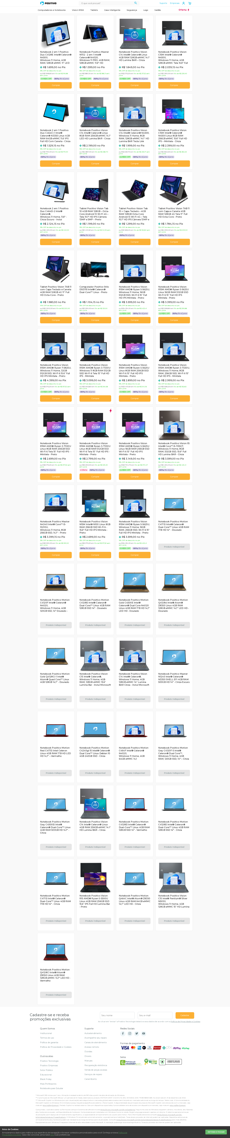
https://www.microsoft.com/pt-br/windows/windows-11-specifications (143, 1120)
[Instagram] (129, 1033)
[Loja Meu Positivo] (48, 3)
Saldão (158, 10)
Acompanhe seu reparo (96, 1038)
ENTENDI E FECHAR (216, 1132)
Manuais (88, 1061)
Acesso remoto (92, 1047)
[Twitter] (136, 1033)
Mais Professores (48, 1084)
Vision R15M (78, 10)
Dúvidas (88, 1051)
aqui (52, 1135)
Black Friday (46, 1079)
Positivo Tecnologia (49, 1061)
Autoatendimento (93, 1033)
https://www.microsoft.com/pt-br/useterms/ (117, 1110)
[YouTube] (143, 1033)
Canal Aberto (91, 1079)
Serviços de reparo (93, 1074)
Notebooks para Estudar (51, 1088)
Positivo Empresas (49, 1065)
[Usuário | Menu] (183, 3)
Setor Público (46, 1070)
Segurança (132, 10)
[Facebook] (123, 1033)
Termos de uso (47, 1038)
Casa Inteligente (112, 10)
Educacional (46, 1074)
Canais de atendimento (96, 1042)
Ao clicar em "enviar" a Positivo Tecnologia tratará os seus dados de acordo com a (149, 1022)
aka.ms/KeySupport (51, 1105)
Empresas (174, 3)
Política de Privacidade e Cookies (185, 1022)
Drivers (88, 1056)
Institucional (46, 1033)
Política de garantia (49, 1042)
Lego (145, 10)
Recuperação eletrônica (96, 1065)
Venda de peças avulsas (96, 1070)
